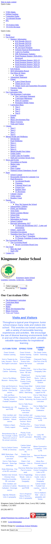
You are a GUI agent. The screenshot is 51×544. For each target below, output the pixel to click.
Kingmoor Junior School (18, 279)
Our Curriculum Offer (14, 92)
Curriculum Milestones (23, 98)
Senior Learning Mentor (19, 213)
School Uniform (16, 221)
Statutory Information (18, 39)
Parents (8, 200)
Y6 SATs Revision (13, 27)
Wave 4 (13, 149)
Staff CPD (14, 251)
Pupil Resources (16, 179)
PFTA (12, 202)
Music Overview (16, 122)
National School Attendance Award (23, 170)
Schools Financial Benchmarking (27, 50)
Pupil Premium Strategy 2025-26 (27, 67)
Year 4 (17, 109)
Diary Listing (15, 168)
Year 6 (17, 113)
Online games (15, 196)
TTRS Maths (11, 12)
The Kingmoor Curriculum (20, 94)
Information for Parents (19, 219)
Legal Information (15, 522)
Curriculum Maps (17, 105)
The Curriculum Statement (25, 96)
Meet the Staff (15, 249)
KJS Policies (15, 69)
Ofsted (12, 79)
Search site (5, 530)
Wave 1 (13, 143)
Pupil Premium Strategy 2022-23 (27, 60)
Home (8, 35)
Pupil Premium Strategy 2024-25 (27, 65)
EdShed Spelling (12, 14)
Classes (8, 126)
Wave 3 (13, 147)
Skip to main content (8, 2)
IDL (7, 21)
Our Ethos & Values (18, 73)
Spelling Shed (20, 190)
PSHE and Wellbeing (18, 209)
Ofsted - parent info (17, 230)
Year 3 (17, 107)
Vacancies (14, 90)
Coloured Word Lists (23, 185)
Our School (10, 37)
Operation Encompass (18, 232)
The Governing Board (14, 240)
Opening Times (16, 88)
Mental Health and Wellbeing (17, 137)
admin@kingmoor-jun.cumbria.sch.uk (15, 518)
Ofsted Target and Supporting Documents (30, 86)
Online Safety (15, 154)
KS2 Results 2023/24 (23, 43)
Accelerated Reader (13, 18)
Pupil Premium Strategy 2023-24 (27, 62)
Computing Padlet (12, 16)
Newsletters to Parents (18, 162)
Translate (23, 288)
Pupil (8, 173)
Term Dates (14, 211)
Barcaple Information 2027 (20, 223)
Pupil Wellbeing (16, 141)
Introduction (15, 139)
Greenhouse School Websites (26, 526)
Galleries (13, 166)
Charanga (18, 183)
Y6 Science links (12, 25)
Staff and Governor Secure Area (22, 158)
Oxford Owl (19, 187)
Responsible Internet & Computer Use (24, 177)
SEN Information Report (19, 71)
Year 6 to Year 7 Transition (25, 236)
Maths (12, 117)
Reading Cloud (16, 198)
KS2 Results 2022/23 (23, 41)
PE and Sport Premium (23, 48)
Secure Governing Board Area (26, 245)
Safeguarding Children (18, 206)
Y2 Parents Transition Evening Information (31, 238)
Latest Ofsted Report (23, 81)
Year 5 (17, 111)
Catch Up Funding (22, 52)
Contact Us (10, 253)
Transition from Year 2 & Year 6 (22, 234)
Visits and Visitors (17, 124)
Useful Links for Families (20, 156)
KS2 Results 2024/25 (23, 45)
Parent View (15, 217)
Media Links (15, 164)
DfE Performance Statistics (25, 54)
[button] (11, 31)
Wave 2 (13, 145)
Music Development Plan (19, 120)
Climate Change (16, 194)
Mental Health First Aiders (20, 151)
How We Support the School (26, 204)
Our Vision (19, 75)
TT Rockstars (20, 192)
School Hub (14, 215)
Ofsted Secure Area (22, 84)
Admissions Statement (18, 77)
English (13, 115)
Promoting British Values (24, 103)
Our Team (9, 247)
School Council (16, 175)
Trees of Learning (21, 101)
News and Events (12, 160)
